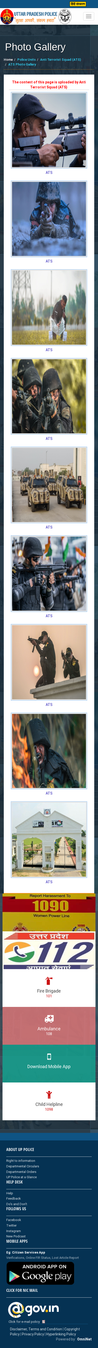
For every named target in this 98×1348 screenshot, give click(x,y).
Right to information (20, 1161)
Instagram (13, 1231)
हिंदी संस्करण (78, 4)
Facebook (13, 1220)
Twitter (11, 1225)
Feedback (13, 1198)
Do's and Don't (16, 1204)
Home (8, 59)
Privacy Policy (33, 1334)
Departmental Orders (21, 1172)
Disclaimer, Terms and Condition (36, 1329)
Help (9, 1193)
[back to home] (36, 17)
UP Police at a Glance (21, 1177)
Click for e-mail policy (24, 1322)
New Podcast (16, 1236)
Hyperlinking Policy (61, 1334)
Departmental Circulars (22, 1166)
